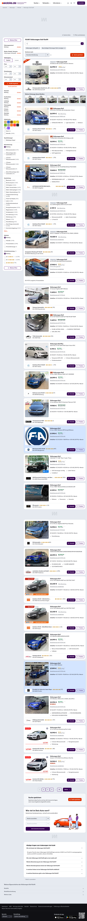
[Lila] (8, 128)
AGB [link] (10, 906)
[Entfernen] (39, 48)
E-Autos (6, 109)
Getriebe (6, 113)
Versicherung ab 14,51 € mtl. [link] (57, 351)
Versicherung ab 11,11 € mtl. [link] (57, 530)
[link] (71, 3)
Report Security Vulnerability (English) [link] (12, 908)
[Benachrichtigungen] (68, 3)
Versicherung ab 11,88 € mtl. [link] (57, 116)
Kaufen (8, 60)
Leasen (17, 60)
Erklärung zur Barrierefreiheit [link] (61, 906)
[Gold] (17, 122)
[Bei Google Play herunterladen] (71, 917)
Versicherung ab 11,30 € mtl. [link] (57, 144)
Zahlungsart (7, 57)
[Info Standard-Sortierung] (50, 55)
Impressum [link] (5, 906)
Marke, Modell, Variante (11, 51)
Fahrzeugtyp (7, 105)
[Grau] (8, 125)
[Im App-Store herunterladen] (59, 917)
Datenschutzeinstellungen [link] (45, 906)
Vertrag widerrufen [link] (18, 906)
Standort (6, 90)
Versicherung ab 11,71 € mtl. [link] (57, 295)
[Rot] (14, 125)
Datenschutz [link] (33, 906)
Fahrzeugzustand (9, 45)
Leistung (6, 101)
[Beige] (5, 122)
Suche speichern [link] (12, 86)
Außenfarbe (7, 119)
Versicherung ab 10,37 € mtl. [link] (57, 323)
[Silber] (5, 128)
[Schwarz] (17, 125)
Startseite (5, 7)
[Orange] (11, 125)
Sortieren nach (29, 52)
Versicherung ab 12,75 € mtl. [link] (57, 380)
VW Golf (19, 7)
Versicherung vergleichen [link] (57, 239)
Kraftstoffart (7, 97)
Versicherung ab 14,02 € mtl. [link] (58, 211)
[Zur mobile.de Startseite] (16, 3)
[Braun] (11, 122)
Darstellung (17, 914)
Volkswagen (12, 7)
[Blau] (8, 122)
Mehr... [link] (6, 231)
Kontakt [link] (26, 906)
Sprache (4, 914)
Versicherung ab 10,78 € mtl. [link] (57, 70)
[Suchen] (82, 43)
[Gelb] (14, 122)
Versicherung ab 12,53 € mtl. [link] (57, 642)
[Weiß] (11, 128)
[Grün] (5, 125)
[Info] (16, 251)
